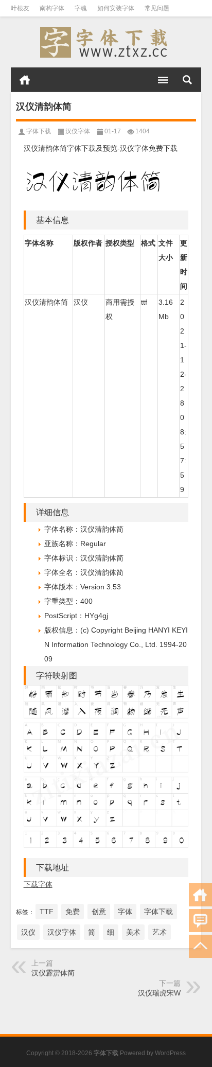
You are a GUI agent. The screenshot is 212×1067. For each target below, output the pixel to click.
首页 (25, 79)
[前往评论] (200, 920)
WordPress (170, 1053)
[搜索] (187, 79)
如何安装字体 (115, 8)
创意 (99, 911)
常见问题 (157, 8)
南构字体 (52, 8)
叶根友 (20, 8)
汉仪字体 (77, 131)
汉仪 (28, 932)
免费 (72, 911)
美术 (133, 932)
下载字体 (38, 884)
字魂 (81, 8)
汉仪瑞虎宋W (159, 993)
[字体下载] (106, 42)
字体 (125, 911)
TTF (47, 911)
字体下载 (38, 131)
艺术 (159, 932)
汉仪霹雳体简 (53, 973)
